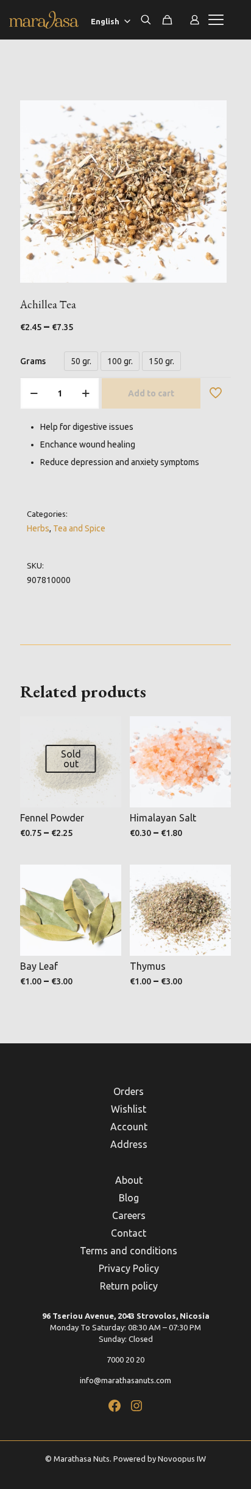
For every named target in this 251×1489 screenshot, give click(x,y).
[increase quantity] (85, 393)
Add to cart (151, 393)
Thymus (148, 966)
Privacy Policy (129, 1268)
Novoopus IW (182, 1458)
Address (128, 1144)
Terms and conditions (128, 1250)
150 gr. (161, 361)
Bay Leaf (39, 966)
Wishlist (128, 1109)
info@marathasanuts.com (125, 1380)
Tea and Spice (79, 528)
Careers (129, 1215)
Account (128, 1126)
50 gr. (81, 361)
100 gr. (120, 361)
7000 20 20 (125, 1359)
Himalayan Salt (163, 817)
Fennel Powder (52, 817)
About (129, 1180)
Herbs (38, 528)
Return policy (129, 1285)
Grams (33, 361)
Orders (128, 1091)
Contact (128, 1233)
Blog (129, 1197)
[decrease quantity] (33, 393)
